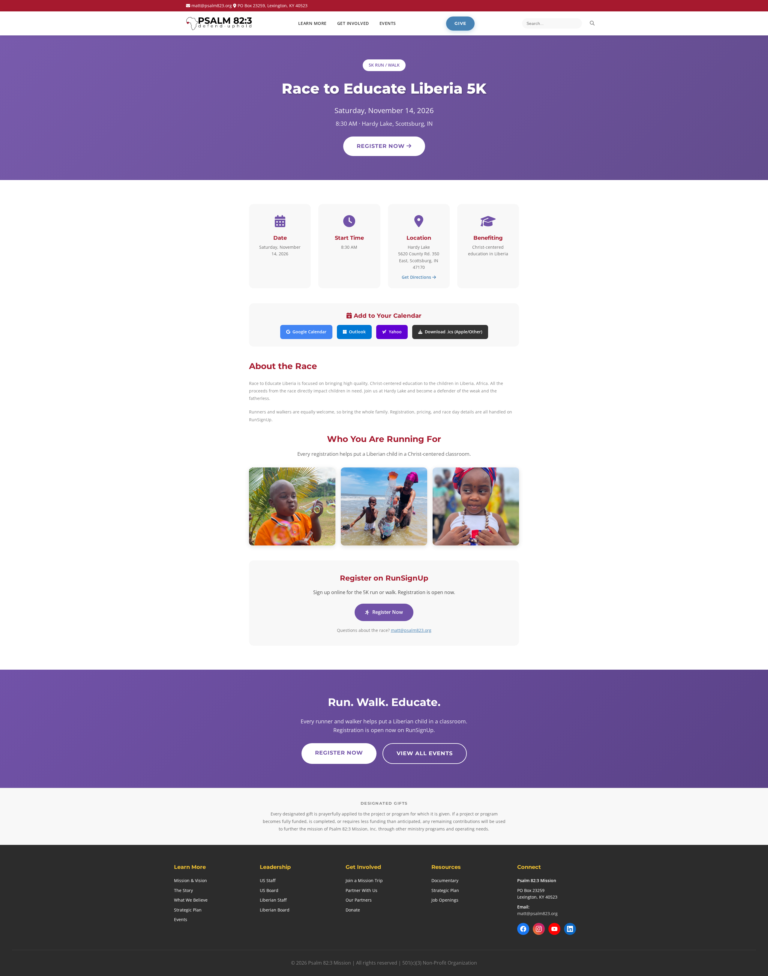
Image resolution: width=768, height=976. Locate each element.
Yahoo (395, 332)
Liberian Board (275, 910)
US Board (269, 890)
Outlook (357, 332)
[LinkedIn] (570, 929)
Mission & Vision (190, 880)
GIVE (460, 23)
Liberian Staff (273, 900)
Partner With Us (361, 890)
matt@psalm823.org (411, 630)
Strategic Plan (188, 910)
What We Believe (191, 900)
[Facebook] (523, 929)
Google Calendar (309, 332)
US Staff (267, 880)
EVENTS (388, 23)
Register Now (381, 146)
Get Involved (353, 23)
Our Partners (359, 900)
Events (180, 919)
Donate (353, 910)
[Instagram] (539, 929)
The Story (183, 890)
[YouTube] (554, 929)
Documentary (444, 880)
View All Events (425, 753)
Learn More (312, 23)
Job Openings (444, 900)
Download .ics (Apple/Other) (453, 332)
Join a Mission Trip (364, 880)
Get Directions (417, 277)
